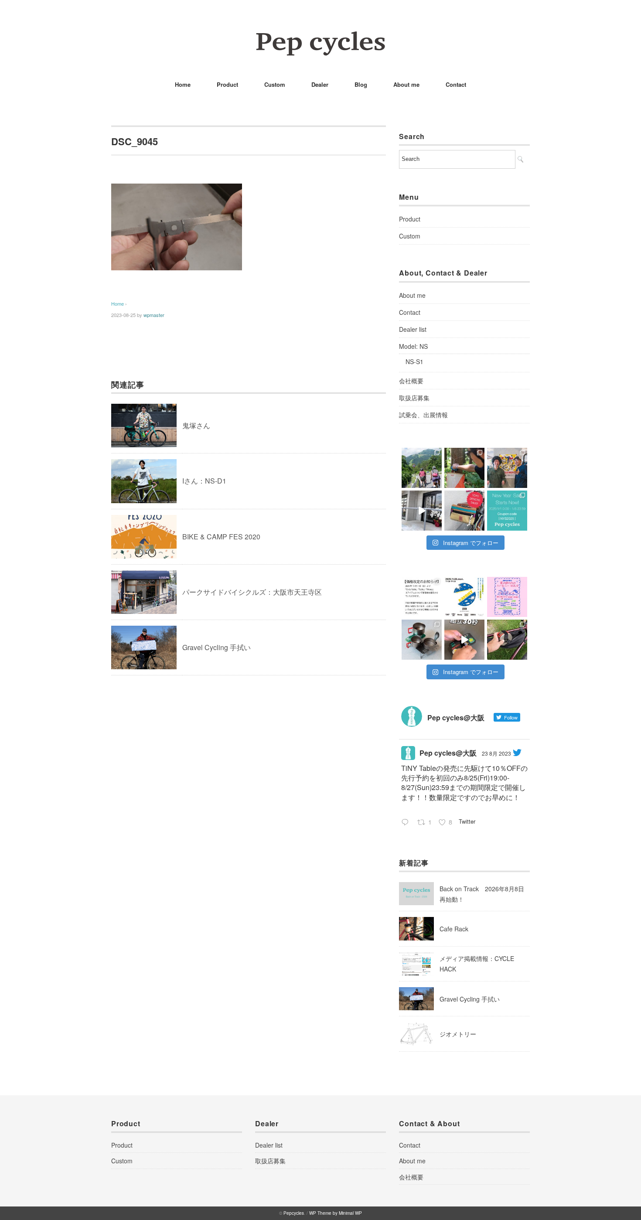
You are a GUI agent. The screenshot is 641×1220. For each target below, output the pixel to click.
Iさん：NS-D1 (204, 481)
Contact (456, 84)
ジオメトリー (458, 1033)
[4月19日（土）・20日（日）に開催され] (507, 468)
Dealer (319, 84)
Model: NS (413, 346)
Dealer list (412, 329)
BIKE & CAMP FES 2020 (221, 537)
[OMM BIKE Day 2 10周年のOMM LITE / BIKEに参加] (422, 468)
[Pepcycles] (320, 37)
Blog (361, 84)
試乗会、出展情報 (423, 414)
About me (406, 84)
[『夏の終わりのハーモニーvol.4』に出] (507, 597)
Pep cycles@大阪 (448, 753)
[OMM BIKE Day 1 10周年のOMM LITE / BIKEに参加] (464, 468)
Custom (274, 84)
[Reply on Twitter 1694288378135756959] (407, 822)
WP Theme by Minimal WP (335, 1213)
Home (183, 84)
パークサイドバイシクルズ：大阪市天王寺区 (252, 592)
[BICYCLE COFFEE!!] (422, 511)
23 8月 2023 (496, 753)
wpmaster (153, 314)
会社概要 (411, 380)
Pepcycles (293, 1213)
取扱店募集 (414, 397)
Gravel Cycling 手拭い (216, 647)
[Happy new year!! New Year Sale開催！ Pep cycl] (507, 511)
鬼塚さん (196, 425)
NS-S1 (414, 361)
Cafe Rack (454, 928)
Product (227, 84)
